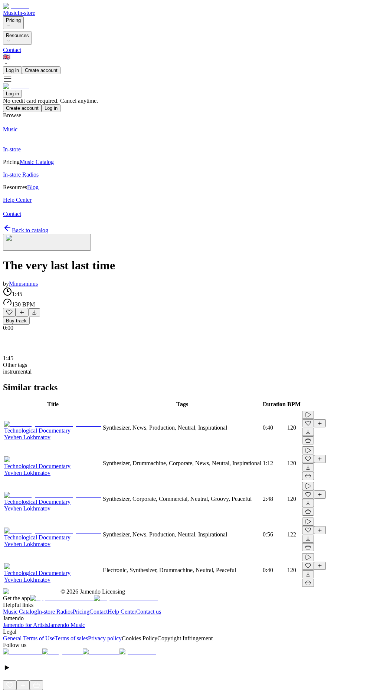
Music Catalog (20, 611)
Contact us (148, 611)
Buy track (16, 320)
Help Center (122, 611)
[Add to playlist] (22, 312)
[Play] (47, 242)
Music (10, 13)
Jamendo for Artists (25, 625)
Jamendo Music (66, 625)
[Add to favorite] (9, 312)
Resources (17, 35)
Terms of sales (71, 638)
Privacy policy (105, 638)
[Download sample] (34, 312)
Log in (12, 70)
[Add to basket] (308, 440)
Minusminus (23, 283)
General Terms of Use (29, 638)
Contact (12, 50)
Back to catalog (30, 230)
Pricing (13, 20)
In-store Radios (55, 611)
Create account (41, 70)
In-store (26, 13)
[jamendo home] (16, 6)
